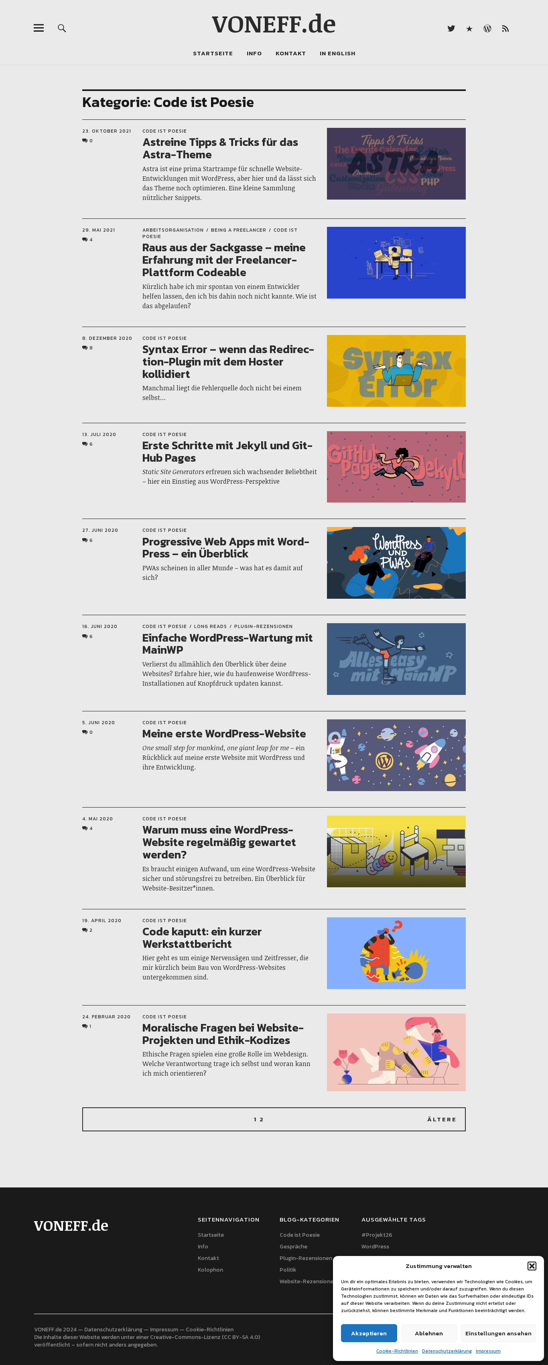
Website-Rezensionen (308, 1281)
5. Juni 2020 (98, 722)
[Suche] (62, 28)
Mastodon (470, 28)
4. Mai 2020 (97, 818)
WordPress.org (488, 28)
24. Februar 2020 (106, 1016)
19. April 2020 (102, 920)
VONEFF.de (274, 22)
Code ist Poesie (164, 131)
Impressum (488, 1351)
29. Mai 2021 (98, 230)
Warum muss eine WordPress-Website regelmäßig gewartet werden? (219, 842)
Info (254, 53)
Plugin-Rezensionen (263, 626)
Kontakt (291, 53)
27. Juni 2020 (100, 530)
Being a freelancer (238, 230)
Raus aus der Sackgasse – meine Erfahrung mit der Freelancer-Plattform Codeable (224, 260)
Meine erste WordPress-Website (224, 733)
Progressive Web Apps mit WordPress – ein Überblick (225, 547)
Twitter (451, 28)
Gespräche (293, 1246)
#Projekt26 (376, 1235)
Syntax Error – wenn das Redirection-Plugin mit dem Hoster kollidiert (228, 361)
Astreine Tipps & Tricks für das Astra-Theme (220, 148)
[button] (532, 1266)
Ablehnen (429, 1333)
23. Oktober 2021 (106, 131)
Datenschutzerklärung (447, 1351)
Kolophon (210, 1270)
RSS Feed (506, 28)
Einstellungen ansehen (498, 1333)
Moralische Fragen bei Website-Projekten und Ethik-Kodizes (223, 1033)
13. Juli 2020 (99, 434)
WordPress (375, 1246)
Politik (288, 1270)
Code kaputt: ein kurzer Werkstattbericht (202, 937)
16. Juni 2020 (100, 626)
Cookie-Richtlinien (397, 1351)
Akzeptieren (369, 1333)
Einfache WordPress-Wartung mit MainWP (227, 643)
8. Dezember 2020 (107, 338)
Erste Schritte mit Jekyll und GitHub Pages (227, 451)
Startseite (213, 53)
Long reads (210, 626)
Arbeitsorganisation (173, 230)
